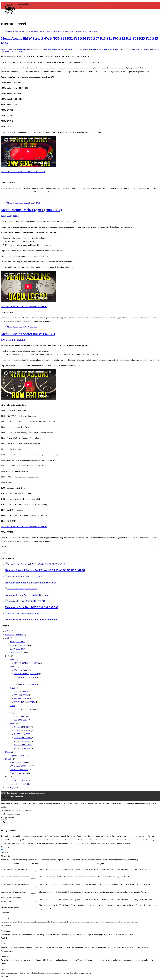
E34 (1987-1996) (21, 691)
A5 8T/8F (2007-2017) (19, 645)
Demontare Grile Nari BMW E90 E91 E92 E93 (31, 607)
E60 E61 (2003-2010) (12, 340)
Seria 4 (101, 49)
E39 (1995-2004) (21, 695)
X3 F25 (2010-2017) (132, 49)
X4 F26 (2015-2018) (146, 49)
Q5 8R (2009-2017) (17, 649)
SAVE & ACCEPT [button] (8, 976)
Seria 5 (106, 49)
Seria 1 (12, 659)
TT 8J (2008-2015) (17, 652)
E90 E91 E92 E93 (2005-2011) (26, 674)
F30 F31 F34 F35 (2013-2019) (62, 49)
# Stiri (7, 631)
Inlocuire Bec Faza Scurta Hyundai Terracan (30, 582)
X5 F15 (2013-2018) (22, 741)
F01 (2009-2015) (11, 49)
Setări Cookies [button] (7, 814)
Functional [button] (5, 913)
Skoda (7, 777)
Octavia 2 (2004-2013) (19, 784)
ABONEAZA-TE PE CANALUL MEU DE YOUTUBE (23, 172)
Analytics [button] (4, 938)
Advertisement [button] (6, 951)
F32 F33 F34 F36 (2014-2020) (82, 49)
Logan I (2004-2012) (12, 216)
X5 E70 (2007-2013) (22, 738)
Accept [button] (17, 814)
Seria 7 (117, 49)
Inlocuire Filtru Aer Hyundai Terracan (27, 594)
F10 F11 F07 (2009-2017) (43, 49)
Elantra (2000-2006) (18, 762)
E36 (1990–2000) (21, 670)
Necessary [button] (5, 847)
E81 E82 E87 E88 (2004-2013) (26, 663)
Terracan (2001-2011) (18, 773)
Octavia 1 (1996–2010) (19, 780)
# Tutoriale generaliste (14, 635)
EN (19, 7)
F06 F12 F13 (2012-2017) (25, 49)
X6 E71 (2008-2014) (22, 745)
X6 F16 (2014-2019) (16, 51)
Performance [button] (6, 925)
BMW (3, 49)
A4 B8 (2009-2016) (17, 642)
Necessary (5, 852)
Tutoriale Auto (12, 793)
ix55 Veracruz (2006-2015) (20, 766)
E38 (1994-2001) (21, 716)
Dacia (3, 216)
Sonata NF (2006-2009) (19, 770)
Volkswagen (10, 787)
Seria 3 (95, 49)
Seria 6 (112, 49)
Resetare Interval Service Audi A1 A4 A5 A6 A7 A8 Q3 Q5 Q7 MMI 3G (45, 570)
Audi (7, 638)
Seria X (122, 49)
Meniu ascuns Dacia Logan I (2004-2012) (31, 210)
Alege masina (23, 4)
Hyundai (8, 759)
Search (3, 547)
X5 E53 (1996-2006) (22, 734)
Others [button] (3, 964)
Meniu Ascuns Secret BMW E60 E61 (28, 334)
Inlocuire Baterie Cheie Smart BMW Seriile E (31, 619)
